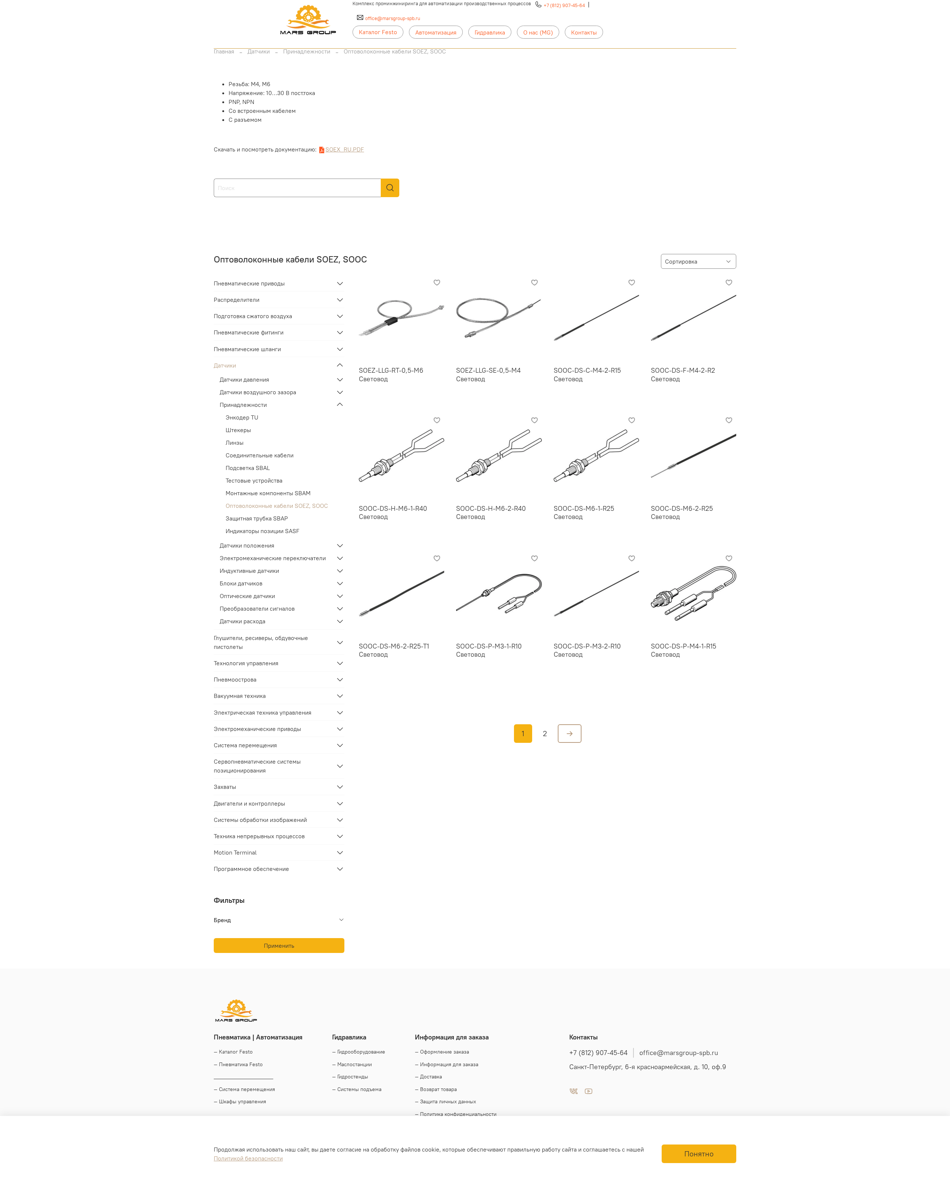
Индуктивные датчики (249, 570)
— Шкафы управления (240, 1101)
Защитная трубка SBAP (257, 518)
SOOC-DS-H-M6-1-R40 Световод (393, 512)
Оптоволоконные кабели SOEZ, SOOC (277, 505)
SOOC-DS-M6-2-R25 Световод (682, 512)
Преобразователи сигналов (257, 608)
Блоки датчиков (241, 583)
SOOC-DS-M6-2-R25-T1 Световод (394, 650)
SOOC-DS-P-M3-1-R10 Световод (489, 650)
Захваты (225, 786)
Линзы (234, 442)
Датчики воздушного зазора (258, 392)
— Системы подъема (356, 1089)
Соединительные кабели (260, 455)
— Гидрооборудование (358, 1051)
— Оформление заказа (442, 1051)
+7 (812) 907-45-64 (564, 5)
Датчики (259, 51)
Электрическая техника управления (262, 712)
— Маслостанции (352, 1064)
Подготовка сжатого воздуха (253, 316)
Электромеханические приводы (257, 728)
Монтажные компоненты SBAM (268, 493)
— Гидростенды (350, 1076)
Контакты (584, 32)
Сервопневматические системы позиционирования (257, 766)
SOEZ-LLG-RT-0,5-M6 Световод (391, 374)
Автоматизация (435, 32)
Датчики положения (247, 545)
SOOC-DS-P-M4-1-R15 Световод (683, 650)
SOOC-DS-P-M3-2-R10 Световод (587, 650)
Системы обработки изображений (260, 819)
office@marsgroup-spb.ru (392, 18)
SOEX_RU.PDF (344, 149)
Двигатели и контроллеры (249, 803)
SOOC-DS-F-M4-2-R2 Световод (683, 374)
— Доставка (428, 1076)
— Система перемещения (244, 1089)
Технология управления (246, 663)
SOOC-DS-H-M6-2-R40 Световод (491, 512)
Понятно (699, 1153)
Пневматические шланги (247, 349)
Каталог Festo (378, 32)
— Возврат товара (436, 1089)
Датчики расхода (242, 621)
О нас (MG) (538, 32)
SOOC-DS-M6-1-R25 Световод (584, 512)
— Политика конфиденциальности (456, 1114)
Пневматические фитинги (249, 332)
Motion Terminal (235, 852)
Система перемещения (245, 745)
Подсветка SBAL (248, 467)
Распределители (236, 299)
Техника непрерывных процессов (259, 836)
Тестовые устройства (254, 480)
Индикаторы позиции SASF (262, 531)
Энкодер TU (242, 417)
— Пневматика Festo (238, 1064)
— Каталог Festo (233, 1051)
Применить (279, 945)
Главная (224, 51)
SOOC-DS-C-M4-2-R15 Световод (587, 374)
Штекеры (238, 430)
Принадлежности (306, 51)
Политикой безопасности (248, 1158)
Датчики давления (244, 379)
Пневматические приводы (249, 283)
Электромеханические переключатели (273, 558)
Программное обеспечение (251, 868)
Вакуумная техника (240, 695)
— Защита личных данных (445, 1101)
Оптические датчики (247, 596)
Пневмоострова (235, 679)
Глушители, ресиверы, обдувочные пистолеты (261, 642)
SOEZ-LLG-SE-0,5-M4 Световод (488, 374)
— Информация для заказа (446, 1064)
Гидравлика (490, 32)
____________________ (243, 1076)
